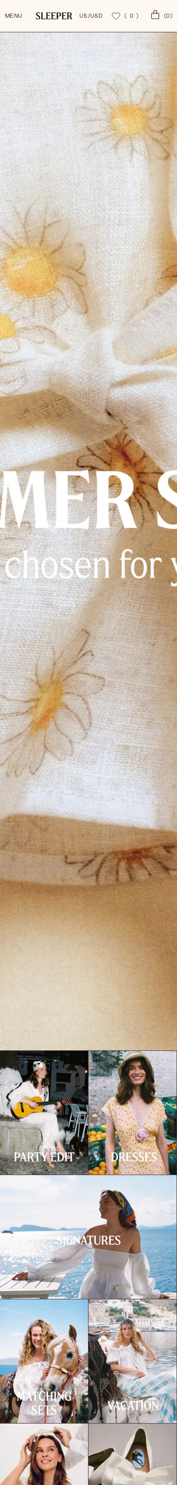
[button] (160, 16)
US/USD (91, 16)
